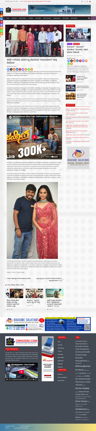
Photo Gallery (47, 18)
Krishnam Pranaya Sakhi (82, 393)
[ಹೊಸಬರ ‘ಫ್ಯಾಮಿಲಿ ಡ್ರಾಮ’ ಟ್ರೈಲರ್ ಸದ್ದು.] (34, 290)
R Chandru (81, 406)
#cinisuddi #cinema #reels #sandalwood (81, 342)
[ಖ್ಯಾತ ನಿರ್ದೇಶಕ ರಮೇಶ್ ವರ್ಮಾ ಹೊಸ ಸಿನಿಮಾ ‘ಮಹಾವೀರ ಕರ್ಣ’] (71, 97)
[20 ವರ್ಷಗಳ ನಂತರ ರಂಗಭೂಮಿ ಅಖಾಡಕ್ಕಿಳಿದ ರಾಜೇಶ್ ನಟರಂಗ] (71, 79)
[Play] (7, 379)
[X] (11, 69)
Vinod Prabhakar (84, 419)
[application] (21, 372)
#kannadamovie (81, 360)
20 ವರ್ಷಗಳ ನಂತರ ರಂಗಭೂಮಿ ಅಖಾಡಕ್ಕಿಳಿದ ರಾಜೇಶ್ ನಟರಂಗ (82, 78)
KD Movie (83, 385)
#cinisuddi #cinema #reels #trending (82, 355)
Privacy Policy (61, 381)
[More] (31, 69)
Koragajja (77, 392)
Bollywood (74, 18)
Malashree (86, 397)
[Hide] (0, 36)
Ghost (83, 376)
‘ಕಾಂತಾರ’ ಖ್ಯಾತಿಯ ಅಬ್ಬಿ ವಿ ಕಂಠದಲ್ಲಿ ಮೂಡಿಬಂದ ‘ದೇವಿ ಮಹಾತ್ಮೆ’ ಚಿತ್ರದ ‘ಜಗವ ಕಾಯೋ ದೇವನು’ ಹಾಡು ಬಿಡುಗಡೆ (37, 2)
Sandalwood (57, 18)
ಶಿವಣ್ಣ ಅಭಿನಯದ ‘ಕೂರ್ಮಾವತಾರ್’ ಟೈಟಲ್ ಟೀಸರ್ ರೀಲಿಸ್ (77, 137)
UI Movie (80, 415)
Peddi (89, 401)
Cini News (14, 18)
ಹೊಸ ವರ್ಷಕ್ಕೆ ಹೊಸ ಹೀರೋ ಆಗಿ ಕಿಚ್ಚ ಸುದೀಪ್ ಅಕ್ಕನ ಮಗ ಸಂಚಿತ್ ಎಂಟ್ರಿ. (13, 303)
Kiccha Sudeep (82, 388)
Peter (76, 404)
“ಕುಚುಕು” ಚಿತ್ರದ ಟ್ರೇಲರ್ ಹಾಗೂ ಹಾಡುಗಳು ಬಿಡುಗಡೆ (19, 278)
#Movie (88, 361)
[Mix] (25, 69)
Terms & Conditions (62, 377)
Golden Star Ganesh (82, 378)
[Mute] (33, 379)
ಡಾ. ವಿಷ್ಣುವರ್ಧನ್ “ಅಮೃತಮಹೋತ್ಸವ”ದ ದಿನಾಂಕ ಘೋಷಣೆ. (77, 141)
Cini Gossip (38, 18)
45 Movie (79, 370)
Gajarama (80, 376)
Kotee (81, 391)
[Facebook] (8, 69)
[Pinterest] (20, 69)
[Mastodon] (23, 69)
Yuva (88, 419)
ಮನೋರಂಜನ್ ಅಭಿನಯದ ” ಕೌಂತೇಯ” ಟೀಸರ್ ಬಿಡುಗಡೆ (83, 87)
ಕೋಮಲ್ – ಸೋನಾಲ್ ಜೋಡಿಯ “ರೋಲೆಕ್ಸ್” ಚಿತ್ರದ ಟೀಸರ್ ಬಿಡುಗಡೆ (77, 50)
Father (76, 376)
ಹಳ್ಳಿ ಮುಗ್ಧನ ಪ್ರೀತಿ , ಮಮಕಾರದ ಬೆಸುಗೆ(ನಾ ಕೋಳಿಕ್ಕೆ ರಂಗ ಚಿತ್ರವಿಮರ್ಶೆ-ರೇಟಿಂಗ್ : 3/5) (49, 279)
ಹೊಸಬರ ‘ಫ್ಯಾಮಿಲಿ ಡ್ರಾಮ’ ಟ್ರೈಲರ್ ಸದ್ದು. (34, 302)
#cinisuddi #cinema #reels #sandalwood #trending (82, 349)
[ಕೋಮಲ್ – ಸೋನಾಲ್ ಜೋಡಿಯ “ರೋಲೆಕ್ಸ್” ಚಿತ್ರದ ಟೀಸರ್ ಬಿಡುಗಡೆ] (78, 35)
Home (7, 18)
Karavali (79, 385)
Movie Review (22, 18)
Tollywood (66, 18)
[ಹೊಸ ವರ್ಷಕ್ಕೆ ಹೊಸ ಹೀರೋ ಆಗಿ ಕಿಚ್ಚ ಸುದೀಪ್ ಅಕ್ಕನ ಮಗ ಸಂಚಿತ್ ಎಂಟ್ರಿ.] (14, 290)
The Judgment (87, 412)
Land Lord (82, 397)
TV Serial (30, 18)
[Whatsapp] (28, 69)
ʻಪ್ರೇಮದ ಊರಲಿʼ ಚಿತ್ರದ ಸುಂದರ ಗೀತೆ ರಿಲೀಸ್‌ (75, 135)
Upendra (82, 417)
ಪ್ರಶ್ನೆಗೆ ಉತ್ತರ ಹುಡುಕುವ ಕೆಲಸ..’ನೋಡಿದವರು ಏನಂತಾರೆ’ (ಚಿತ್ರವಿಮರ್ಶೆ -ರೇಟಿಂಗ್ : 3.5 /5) (54, 303)
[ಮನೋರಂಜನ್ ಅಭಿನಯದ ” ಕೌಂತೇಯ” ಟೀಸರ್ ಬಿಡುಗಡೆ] (71, 88)
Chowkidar (82, 373)
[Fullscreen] (36, 379)
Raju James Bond (81, 404)
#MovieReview (78, 363)
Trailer (76, 415)
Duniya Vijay (88, 373)
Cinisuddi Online (78, 55)
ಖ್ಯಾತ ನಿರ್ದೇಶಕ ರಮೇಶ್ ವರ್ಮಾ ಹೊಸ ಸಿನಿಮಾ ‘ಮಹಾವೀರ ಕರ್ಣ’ (82, 96)
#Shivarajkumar (82, 366)
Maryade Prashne (81, 399)
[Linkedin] (17, 69)
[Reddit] (14, 69)
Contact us (60, 374)
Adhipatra (85, 370)
